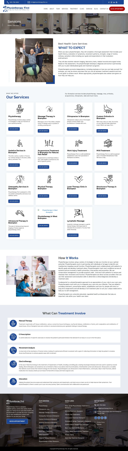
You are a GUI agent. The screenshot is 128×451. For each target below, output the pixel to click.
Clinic (82, 9)
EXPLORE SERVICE (14, 128)
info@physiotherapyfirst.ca (39, 2)
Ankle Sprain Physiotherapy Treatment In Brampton (77, 407)
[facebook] (109, 2)
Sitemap (99, 424)
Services (65, 9)
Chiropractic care (44, 409)
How (61, 258)
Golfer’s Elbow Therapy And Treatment (77, 424)
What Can (49, 313)
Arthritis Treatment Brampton (74, 411)
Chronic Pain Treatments (72, 414)
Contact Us (104, 9)
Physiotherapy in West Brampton (49, 441)
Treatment (74, 9)
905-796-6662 (14, 2)
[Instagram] (111, 2)
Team (58, 9)
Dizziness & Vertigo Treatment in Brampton (78, 421)
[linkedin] (114, 2)
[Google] (105, 417)
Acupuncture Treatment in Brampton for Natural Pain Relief (48, 152)
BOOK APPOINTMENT (17, 421)
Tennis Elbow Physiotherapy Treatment (77, 431)
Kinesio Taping (69, 434)
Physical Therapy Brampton (45, 188)
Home (46, 9)
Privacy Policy (101, 422)
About (52, 9)
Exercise (89, 9)
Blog (96, 9)
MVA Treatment (103, 151)
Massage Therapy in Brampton (46, 117)
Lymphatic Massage (75, 221)
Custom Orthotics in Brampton (105, 117)
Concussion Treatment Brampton (75, 418)
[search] (117, 9)
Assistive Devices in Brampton (16, 151)
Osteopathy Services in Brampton (49, 416)
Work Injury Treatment (77, 151)
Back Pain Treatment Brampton (74, 428)
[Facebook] (95, 417)
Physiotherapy (14, 116)
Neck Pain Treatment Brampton (74, 438)
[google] (116, 2)
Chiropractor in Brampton (78, 116)
